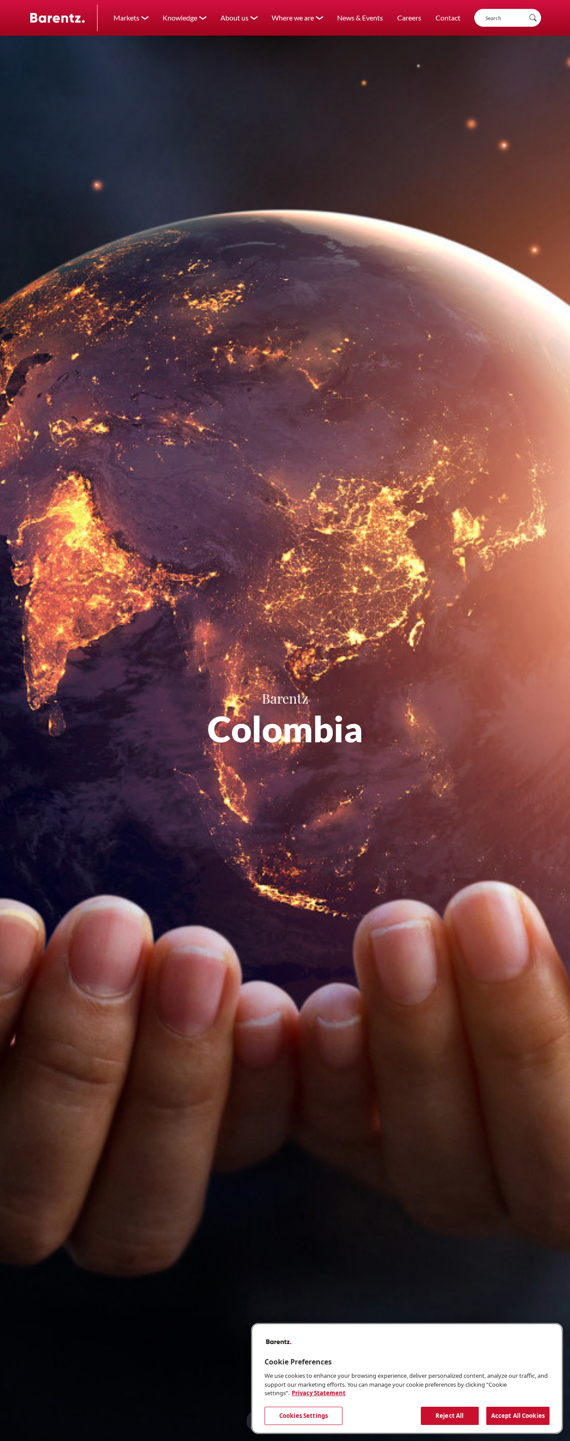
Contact (448, 17)
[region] (407, 1378)
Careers (409, 17)
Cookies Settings (303, 1415)
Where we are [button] (293, 17)
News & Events (360, 17)
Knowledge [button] (180, 17)
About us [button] (234, 17)
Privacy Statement (319, 1393)
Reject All (450, 1415)
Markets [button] (126, 17)
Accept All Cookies (518, 1415)
